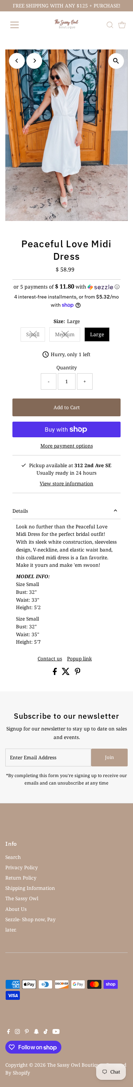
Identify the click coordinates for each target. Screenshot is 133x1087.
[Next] (34, 61)
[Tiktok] (45, 1032)
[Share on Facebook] (55, 673)
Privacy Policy (21, 867)
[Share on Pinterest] (78, 673)
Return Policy (21, 877)
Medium (67, 335)
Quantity (66, 367)
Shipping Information (30, 888)
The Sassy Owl (21, 898)
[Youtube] (56, 1032)
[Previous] (17, 61)
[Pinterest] (27, 1032)
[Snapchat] (36, 1032)
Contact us (50, 658)
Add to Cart (67, 407)
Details (20, 510)
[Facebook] (8, 1032)
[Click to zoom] (116, 61)
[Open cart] (122, 25)
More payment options (66, 445)
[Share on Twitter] (66, 673)
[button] (66, 286)
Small (35, 335)
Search (13, 857)
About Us (16, 909)
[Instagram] (17, 1032)
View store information (66, 483)
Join (109, 757)
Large (97, 334)
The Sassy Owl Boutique (74, 1064)
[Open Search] (110, 25)
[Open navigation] (20, 25)
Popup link (79, 658)
